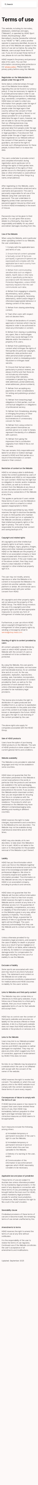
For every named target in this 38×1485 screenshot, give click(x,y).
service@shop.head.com (12, 632)
